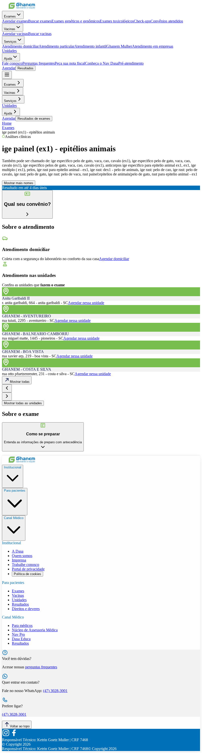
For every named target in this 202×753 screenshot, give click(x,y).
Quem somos (22, 556)
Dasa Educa (21, 639)
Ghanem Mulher (119, 46)
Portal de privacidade (28, 569)
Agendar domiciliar (114, 259)
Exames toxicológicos (117, 21)
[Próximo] (7, 396)
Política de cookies (27, 574)
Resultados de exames (33, 118)
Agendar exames (15, 21)
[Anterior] (7, 388)
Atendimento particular (56, 46)
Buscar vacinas (39, 34)
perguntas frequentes (41, 667)
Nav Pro (18, 634)
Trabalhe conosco (25, 564)
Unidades (9, 51)
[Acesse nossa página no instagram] (6, 735)
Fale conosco (12, 63)
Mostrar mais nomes (18, 183)
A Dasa (17, 551)
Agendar (9, 68)
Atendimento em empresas (152, 46)
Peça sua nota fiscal (70, 63)
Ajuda (8, 58)
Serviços (10, 41)
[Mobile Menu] (7, 75)
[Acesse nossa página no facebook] (14, 735)
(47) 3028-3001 (55, 691)
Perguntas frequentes (38, 63)
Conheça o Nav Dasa (101, 63)
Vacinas (9, 29)
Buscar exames (39, 21)
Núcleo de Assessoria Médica (35, 630)
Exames (10, 16)
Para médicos (22, 625)
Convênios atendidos (167, 21)
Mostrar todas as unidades (23, 403)
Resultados (25, 68)
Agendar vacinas (15, 34)
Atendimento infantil (90, 46)
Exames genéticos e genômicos (75, 21)
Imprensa (19, 560)
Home (7, 123)
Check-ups (142, 21)
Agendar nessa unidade (86, 303)
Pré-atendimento (131, 63)
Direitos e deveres (26, 609)
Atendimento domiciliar (20, 46)
